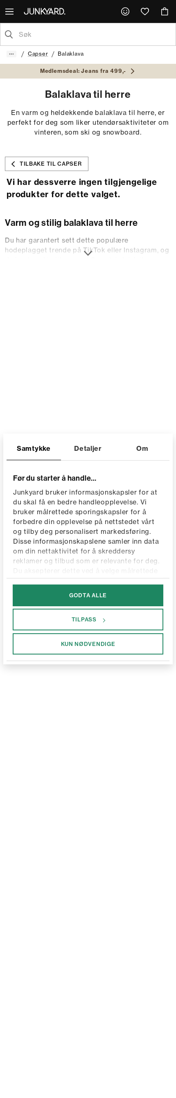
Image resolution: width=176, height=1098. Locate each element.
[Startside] (46, 11)
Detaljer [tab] (88, 448)
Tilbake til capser (51, 163)
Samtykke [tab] (34, 448)
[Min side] (125, 11)
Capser (38, 53)
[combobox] (94, 34)
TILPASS (84, 619)
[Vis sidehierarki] (11, 54)
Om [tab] (142, 448)
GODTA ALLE (88, 595)
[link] (125, 11)
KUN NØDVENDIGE (88, 643)
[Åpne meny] (10, 11)
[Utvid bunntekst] (88, 248)
